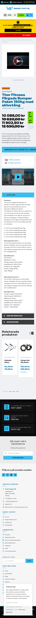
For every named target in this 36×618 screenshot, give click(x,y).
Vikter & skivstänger (10, 579)
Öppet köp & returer (10, 537)
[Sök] (15, 15)
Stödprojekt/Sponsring (11, 519)
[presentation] (32, 333)
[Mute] (22, 184)
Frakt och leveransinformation (12, 540)
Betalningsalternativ (10, 543)
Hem (3, 40)
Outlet (6, 571)
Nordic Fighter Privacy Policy (14, 607)
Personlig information (10, 551)
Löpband (7, 581)
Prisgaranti (8, 545)
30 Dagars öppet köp (14, 163)
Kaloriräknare (8, 573)
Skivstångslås (10, 357)
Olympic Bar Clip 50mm (25, 361)
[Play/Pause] (4, 184)
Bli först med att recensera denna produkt (13, 108)
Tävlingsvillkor (8, 525)
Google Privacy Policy (12, 602)
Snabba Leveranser (14, 160)
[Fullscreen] (32, 184)
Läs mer (18, 30)
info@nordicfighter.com (12, 501)
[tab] (18, 195)
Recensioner (13, 322)
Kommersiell (6, 88)
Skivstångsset (7, 91)
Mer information (14, 316)
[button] (13, 80)
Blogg (6, 576)
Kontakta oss (8, 522)
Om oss (7, 517)
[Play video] (18, 177)
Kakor (6, 548)
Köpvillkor (7, 534)
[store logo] (18, 8)
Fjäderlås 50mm (7, 361)
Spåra (29, 561)
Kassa (22, 15)
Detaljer (11, 195)
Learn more (9, 612)
